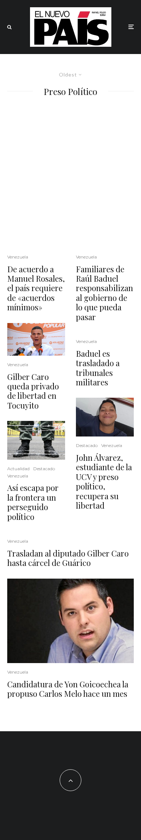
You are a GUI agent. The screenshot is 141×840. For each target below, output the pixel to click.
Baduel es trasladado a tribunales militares (98, 368)
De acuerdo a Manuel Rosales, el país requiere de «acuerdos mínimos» (36, 288)
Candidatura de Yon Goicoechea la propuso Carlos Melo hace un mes (67, 689)
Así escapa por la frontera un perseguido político (33, 502)
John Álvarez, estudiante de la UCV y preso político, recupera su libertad (104, 481)
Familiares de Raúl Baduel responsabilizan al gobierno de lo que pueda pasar (104, 293)
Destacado (44, 468)
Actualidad (18, 468)
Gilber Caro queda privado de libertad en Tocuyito (33, 391)
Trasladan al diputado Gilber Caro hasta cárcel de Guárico (68, 558)
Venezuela (17, 257)
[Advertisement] (70, 173)
